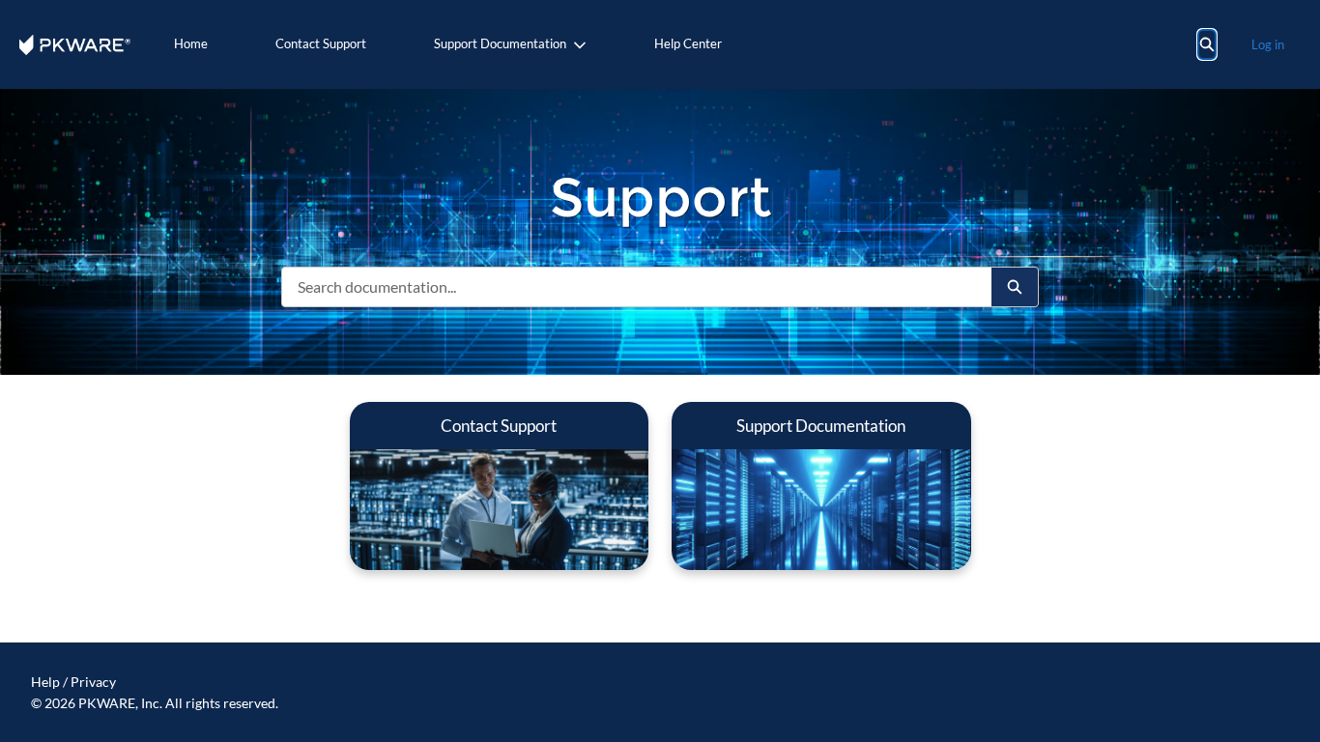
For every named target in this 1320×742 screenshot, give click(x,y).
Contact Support (320, 43)
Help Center (688, 43)
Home (191, 43)
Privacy (93, 681)
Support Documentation (500, 43)
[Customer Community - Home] (74, 45)
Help (45, 681)
